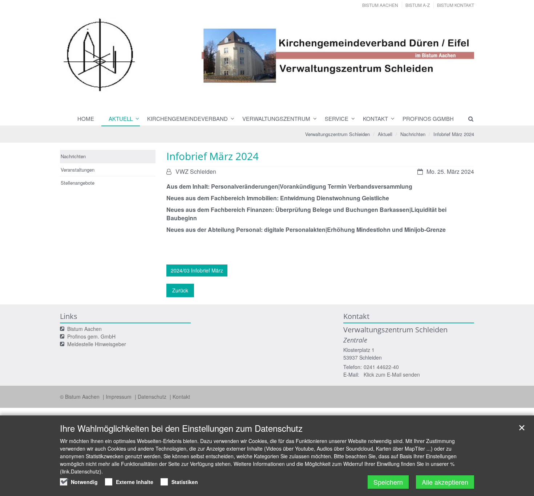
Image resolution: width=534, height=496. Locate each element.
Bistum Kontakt (455, 5)
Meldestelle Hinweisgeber (96, 344)
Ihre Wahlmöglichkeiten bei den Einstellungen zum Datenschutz (181, 428)
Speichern (388, 482)
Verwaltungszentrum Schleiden (337, 134)
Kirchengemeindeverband (187, 118)
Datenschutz (153, 396)
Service (336, 118)
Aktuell (121, 118)
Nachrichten (412, 134)
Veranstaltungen (77, 169)
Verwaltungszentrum (276, 118)
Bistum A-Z (417, 5)
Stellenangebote (77, 182)
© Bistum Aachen (80, 396)
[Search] (467, 119)
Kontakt (375, 118)
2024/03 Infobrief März (197, 270)
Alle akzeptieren (445, 482)
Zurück (180, 290)
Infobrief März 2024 (453, 134)
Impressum (119, 396)
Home (85, 118)
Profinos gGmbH (428, 118)
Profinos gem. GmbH (91, 336)
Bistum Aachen (380, 5)
